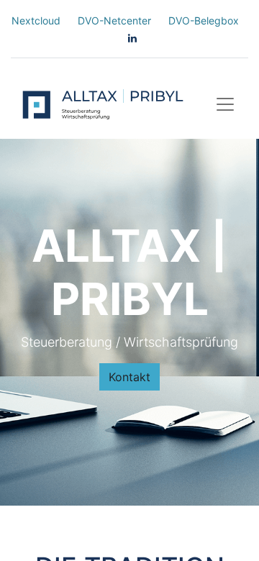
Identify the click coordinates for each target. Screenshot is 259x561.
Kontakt (129, 377)
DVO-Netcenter (114, 20)
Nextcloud (36, 20)
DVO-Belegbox (203, 20)
